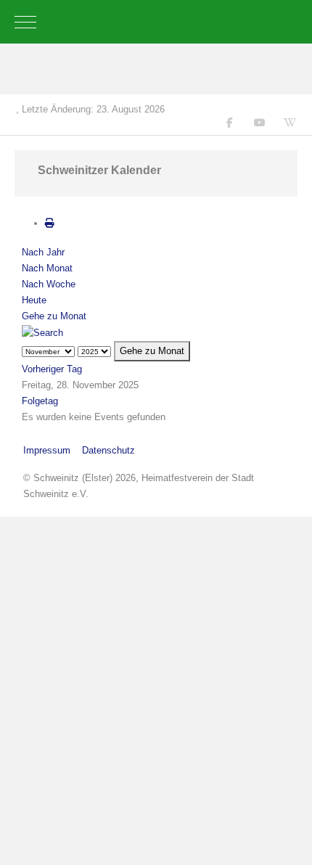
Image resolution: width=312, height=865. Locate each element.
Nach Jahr (43, 252)
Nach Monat (47, 268)
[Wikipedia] (290, 122)
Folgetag (40, 400)
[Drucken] (49, 223)
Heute (34, 300)
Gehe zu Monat (54, 316)
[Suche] (42, 332)
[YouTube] (259, 122)
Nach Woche (48, 284)
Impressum (46, 450)
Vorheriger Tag (52, 369)
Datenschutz (108, 450)
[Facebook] (230, 122)
